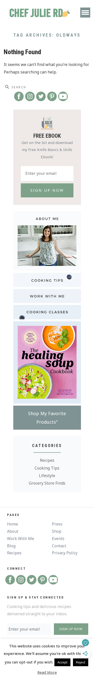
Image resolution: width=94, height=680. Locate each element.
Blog (11, 546)
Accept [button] (62, 662)
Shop (56, 531)
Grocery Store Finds (47, 483)
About (12, 531)
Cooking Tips (47, 468)
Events (58, 538)
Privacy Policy (64, 553)
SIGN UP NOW (70, 629)
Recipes (47, 460)
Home (12, 524)
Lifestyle (47, 475)
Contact (59, 546)
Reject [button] (80, 662)
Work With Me (20, 538)
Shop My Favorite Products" (47, 417)
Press (57, 524)
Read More (47, 672)
